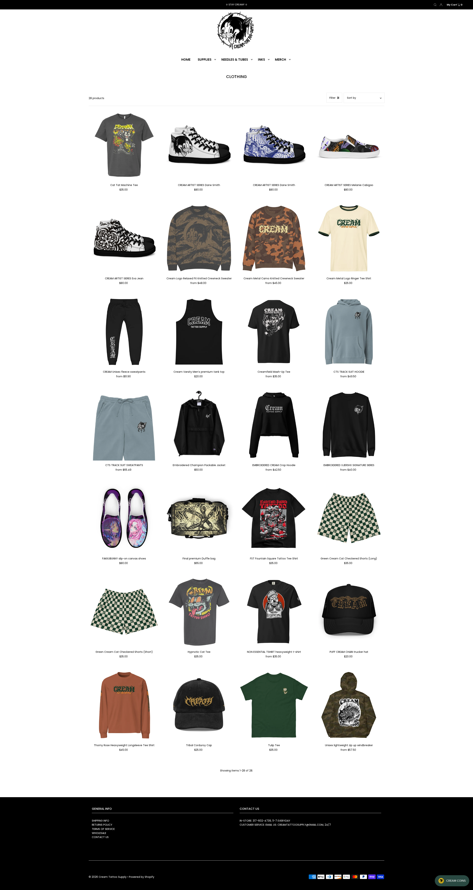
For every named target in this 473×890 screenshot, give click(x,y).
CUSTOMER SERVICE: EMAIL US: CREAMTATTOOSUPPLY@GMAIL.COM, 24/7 (285, 825)
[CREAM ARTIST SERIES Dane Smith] (199, 145)
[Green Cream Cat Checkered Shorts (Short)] (124, 611)
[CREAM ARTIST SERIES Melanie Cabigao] (348, 145)
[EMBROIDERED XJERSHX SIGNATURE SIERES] (348, 425)
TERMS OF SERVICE (103, 829)
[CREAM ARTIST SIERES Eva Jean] (124, 238)
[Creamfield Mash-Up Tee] (274, 331)
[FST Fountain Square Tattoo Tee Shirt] (274, 518)
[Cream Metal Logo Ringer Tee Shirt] (348, 238)
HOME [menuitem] (185, 59)
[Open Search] (435, 4)
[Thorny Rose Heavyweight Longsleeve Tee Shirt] (124, 705)
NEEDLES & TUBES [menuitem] (234, 59)
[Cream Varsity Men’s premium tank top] (199, 331)
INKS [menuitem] (261, 59)
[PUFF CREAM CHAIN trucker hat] (348, 611)
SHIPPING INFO (100, 821)
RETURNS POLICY (102, 825)
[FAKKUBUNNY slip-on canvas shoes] (124, 518)
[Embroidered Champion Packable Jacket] (199, 425)
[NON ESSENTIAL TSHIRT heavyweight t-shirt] (274, 611)
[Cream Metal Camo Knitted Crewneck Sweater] (274, 238)
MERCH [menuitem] (280, 59)
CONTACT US (100, 837)
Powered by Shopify (141, 877)
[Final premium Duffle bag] (199, 518)
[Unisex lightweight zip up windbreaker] (348, 705)
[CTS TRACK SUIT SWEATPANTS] (124, 425)
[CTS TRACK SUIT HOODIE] (348, 331)
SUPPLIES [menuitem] (204, 59)
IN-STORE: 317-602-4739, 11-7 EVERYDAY (265, 821)
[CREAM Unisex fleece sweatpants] (124, 331)
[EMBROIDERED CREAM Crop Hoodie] (274, 425)
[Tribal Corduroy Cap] (199, 705)
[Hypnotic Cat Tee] (199, 611)
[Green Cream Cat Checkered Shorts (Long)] (348, 518)
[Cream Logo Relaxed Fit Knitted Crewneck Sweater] (199, 238)
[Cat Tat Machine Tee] (124, 145)
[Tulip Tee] (274, 705)
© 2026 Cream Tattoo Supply (108, 877)
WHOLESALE (99, 833)
